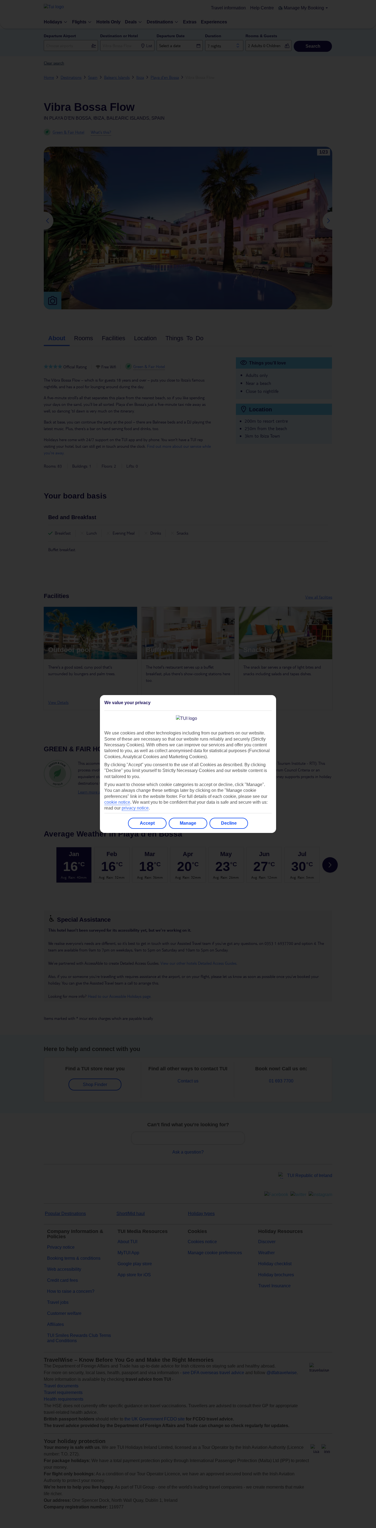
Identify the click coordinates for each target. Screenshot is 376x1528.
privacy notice (135, 808)
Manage (188, 823)
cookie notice (117, 802)
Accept (147, 823)
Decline (229, 823)
